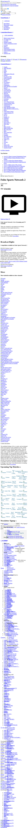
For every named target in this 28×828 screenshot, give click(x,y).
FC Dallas (10, 652)
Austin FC (11, 665)
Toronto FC (11, 637)
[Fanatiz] (3, 61)
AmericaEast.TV (11, 755)
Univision (9, 750)
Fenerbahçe (10, 615)
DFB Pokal (9, 570)
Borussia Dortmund (11, 613)
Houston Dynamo (12, 648)
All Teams (6, 669)
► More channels (5, 150)
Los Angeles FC (12, 649)
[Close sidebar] (1, 174)
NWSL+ (9, 784)
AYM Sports (10, 757)
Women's (6, 805)
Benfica (9, 608)
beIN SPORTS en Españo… (14, 737)
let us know (16, 236)
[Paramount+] (23, 59)
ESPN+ (9, 732)
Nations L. (6, 810)
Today (8, 530)
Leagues (6, 540)
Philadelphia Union (13, 641)
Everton (9, 597)
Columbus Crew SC (13, 644)
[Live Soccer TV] (5, 1)
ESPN (8, 722)
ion (7, 776)
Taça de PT (6, 824)
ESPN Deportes (11, 729)
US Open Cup (10, 547)
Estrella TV (10, 768)
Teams (5, 583)
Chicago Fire (11, 627)
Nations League (11, 558)
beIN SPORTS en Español (10, 86)
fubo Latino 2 (10, 773)
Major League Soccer (12, 546)
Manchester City (11, 593)
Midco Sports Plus (11, 779)
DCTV (8, 766)
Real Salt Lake (11, 656)
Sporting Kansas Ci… (13, 666)
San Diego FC (11, 660)
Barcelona (9, 599)
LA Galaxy (11, 662)
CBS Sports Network (12, 725)
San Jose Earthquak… (13, 651)
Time (9, 11)
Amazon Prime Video (12, 754)
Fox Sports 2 (10, 733)
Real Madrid (10, 600)
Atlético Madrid (11, 602)
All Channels (7, 801)
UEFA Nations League (9, 50)
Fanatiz (8, 718)
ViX (8, 794)
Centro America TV (12, 764)
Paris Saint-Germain (12, 614)
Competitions (4, 32)
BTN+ (8, 761)
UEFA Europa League (9, 49)
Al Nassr (9, 617)
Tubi (8, 791)
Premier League (11, 560)
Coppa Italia (10, 572)
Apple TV (9, 734)
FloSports (9, 770)
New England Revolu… (14, 628)
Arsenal (9, 589)
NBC (8, 723)
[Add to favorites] (2, 185)
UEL (5, 809)
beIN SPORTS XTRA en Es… (11, 108)
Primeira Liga (10, 567)
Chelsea (9, 590)
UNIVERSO (10, 747)
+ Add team (6, 20)
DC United (11, 638)
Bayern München (11, 611)
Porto (8, 610)
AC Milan (9, 606)
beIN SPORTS (10, 719)
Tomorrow (9, 531)
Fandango (9, 769)
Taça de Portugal (11, 569)
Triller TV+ (10, 790)
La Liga (9, 562)
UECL (5, 812)
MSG (8, 782)
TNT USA (9, 789)
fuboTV (9, 738)
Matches (6, 524)
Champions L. (7, 808)
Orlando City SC (12, 635)
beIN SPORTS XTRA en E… (14, 759)
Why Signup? (24, 523)
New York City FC (12, 633)
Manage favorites (6, 14)
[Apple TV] (16, 59)
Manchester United (11, 595)
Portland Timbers (12, 658)
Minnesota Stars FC (13, 659)
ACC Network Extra (12, 752)
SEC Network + (11, 787)
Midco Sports (10, 777)
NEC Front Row (11, 783)
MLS (5, 813)
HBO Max (9, 775)
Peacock (9, 751)
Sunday (9, 534)
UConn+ (9, 793)
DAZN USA (10, 743)
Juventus (9, 603)
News (5, 804)
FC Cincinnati (11, 631)
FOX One (9, 772)
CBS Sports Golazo (12, 762)
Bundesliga (9, 565)
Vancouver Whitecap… (13, 647)
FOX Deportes (10, 748)
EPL (5, 816)
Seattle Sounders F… (13, 663)
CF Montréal (11, 642)
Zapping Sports (10, 798)
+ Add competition (8, 35)
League (4, 11)
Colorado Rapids (12, 655)
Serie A (8, 563)
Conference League (11, 559)
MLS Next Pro (10, 780)
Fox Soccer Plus (11, 727)
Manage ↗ (7, 17)
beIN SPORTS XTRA (12, 758)
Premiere (9, 786)
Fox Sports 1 (10, 730)
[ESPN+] (8, 61)
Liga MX (9, 578)
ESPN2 (9, 726)
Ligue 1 (9, 566)
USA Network (10, 741)
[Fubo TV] (3, 59)
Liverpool (9, 592)
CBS (8, 720)
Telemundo (9, 745)
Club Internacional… (13, 626)
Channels (6, 671)
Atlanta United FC (13, 640)
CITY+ (8, 765)
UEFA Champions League (10, 43)
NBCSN (9, 744)
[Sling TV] (10, 59)
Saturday (9, 533)
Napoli (8, 607)
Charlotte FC (11, 630)
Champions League (11, 555)
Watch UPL (10, 796)
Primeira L (6, 823)
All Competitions (8, 580)
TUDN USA (10, 740)
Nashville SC (11, 624)
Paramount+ (10, 736)
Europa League (10, 556)
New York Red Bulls (13, 634)
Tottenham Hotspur (11, 596)
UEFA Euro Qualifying (6, 266)
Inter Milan (9, 604)
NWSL (8, 549)
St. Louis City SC (12, 653)
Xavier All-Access (11, 797)
